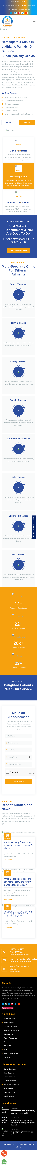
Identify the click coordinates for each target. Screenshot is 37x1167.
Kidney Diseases (9, 1077)
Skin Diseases (8, 1088)
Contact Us (7, 1057)
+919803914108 (15, 2)
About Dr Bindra (9, 1022)
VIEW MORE (9, 122)
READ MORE (8, 860)
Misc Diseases (9, 1096)
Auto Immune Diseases (12, 1084)
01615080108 (24, 2)
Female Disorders (10, 1081)
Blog (5, 1049)
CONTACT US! (27, 122)
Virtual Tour (7, 1046)
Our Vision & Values (10, 1026)
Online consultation (34, 527)
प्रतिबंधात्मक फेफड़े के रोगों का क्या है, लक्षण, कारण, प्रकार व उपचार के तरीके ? (18, 845)
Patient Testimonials (10, 1038)
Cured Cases (8, 1034)
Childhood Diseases (10, 1092)
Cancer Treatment (10, 1069)
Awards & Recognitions (11, 1030)
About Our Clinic (9, 1019)
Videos (6, 1042)
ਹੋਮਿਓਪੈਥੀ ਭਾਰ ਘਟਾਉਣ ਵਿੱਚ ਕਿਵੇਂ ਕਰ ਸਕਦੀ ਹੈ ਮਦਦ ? (22, 1133)
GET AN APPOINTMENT (18, 250)
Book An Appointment (11, 1053)
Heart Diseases (9, 1073)
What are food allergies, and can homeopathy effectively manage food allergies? (17, 882)
